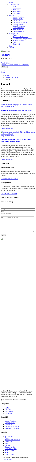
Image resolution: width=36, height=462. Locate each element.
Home (11, 2)
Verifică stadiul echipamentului (22, 38)
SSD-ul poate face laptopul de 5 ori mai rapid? (16, 110)
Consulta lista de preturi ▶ (9, 194)
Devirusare (16, 20)
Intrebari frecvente (18, 40)
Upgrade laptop (18, 24)
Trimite (4, 235)
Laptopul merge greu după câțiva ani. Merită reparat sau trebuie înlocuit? (16, 140)
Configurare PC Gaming (20, 22)
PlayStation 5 (17, 13)
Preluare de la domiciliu (20, 37)
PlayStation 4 (17, 11)
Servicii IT (12, 15)
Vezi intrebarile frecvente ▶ (9, 179)
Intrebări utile (9, 436)
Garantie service (10, 447)
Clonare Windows (18, 28)
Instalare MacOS (18, 19)
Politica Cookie (9, 454)
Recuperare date (18, 29)
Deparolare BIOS (18, 31)
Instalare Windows (18, 17)
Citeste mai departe (7, 128)
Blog (14, 42)
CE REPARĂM (14, 4)
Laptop (15, 6)
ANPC (7, 452)
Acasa (7, 75)
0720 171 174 (5, 55)
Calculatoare (17, 8)
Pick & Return (5, 63)
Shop (10, 46)
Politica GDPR (9, 450)
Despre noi (16, 44)
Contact (11, 48)
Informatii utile (9, 106)
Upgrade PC (9, 424)
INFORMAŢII (13, 33)
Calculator (8, 409)
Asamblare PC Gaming (12, 428)
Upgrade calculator (19, 26)
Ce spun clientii (13, 77)
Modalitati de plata (10, 449)
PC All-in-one (9, 413)
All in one (16, 10)
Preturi (15, 35)
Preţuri (7, 438)
